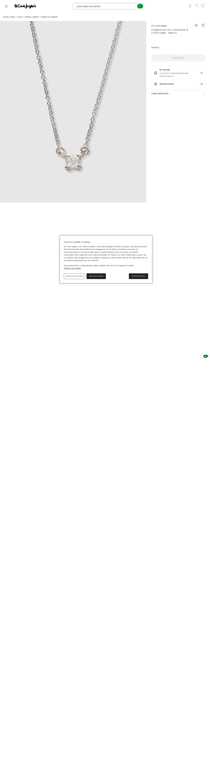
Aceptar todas (138, 276)
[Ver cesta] (203, 6)
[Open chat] (206, 356)
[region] (106, 259)
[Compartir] (196, 25)
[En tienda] (201, 73)
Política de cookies (72, 268)
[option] (73, 112)
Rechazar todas (96, 276)
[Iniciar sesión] (191, 6)
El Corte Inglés (159, 26)
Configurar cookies (74, 276)
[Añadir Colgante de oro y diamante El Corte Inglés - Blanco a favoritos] (203, 25)
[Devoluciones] (201, 84)
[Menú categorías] (6, 6)
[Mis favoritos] (197, 6)
